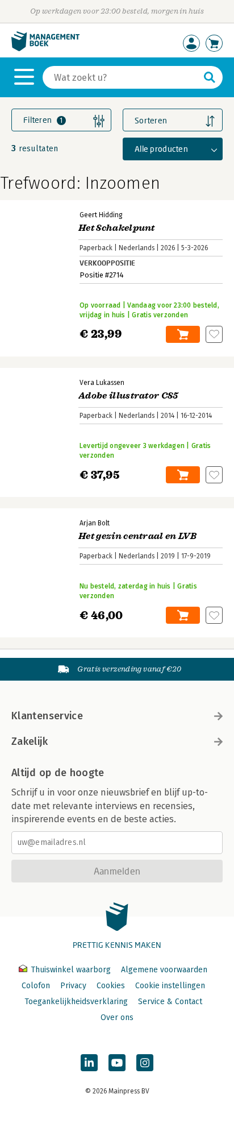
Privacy (73, 985)
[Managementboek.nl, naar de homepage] (45, 48)
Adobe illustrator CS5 (128, 395)
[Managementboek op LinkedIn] (89, 1062)
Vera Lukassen (102, 383)
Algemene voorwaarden (164, 970)
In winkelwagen (183, 334)
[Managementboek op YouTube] (117, 1062)
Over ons (117, 1017)
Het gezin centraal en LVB (137, 536)
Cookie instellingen (170, 985)
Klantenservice (47, 716)
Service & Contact (170, 1001)
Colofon (36, 985)
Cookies (111, 985)
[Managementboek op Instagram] (144, 1062)
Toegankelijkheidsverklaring (76, 1001)
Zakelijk (29, 741)
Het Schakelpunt (116, 228)
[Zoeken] (209, 77)
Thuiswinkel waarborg (70, 970)
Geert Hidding (101, 215)
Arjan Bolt (95, 523)
